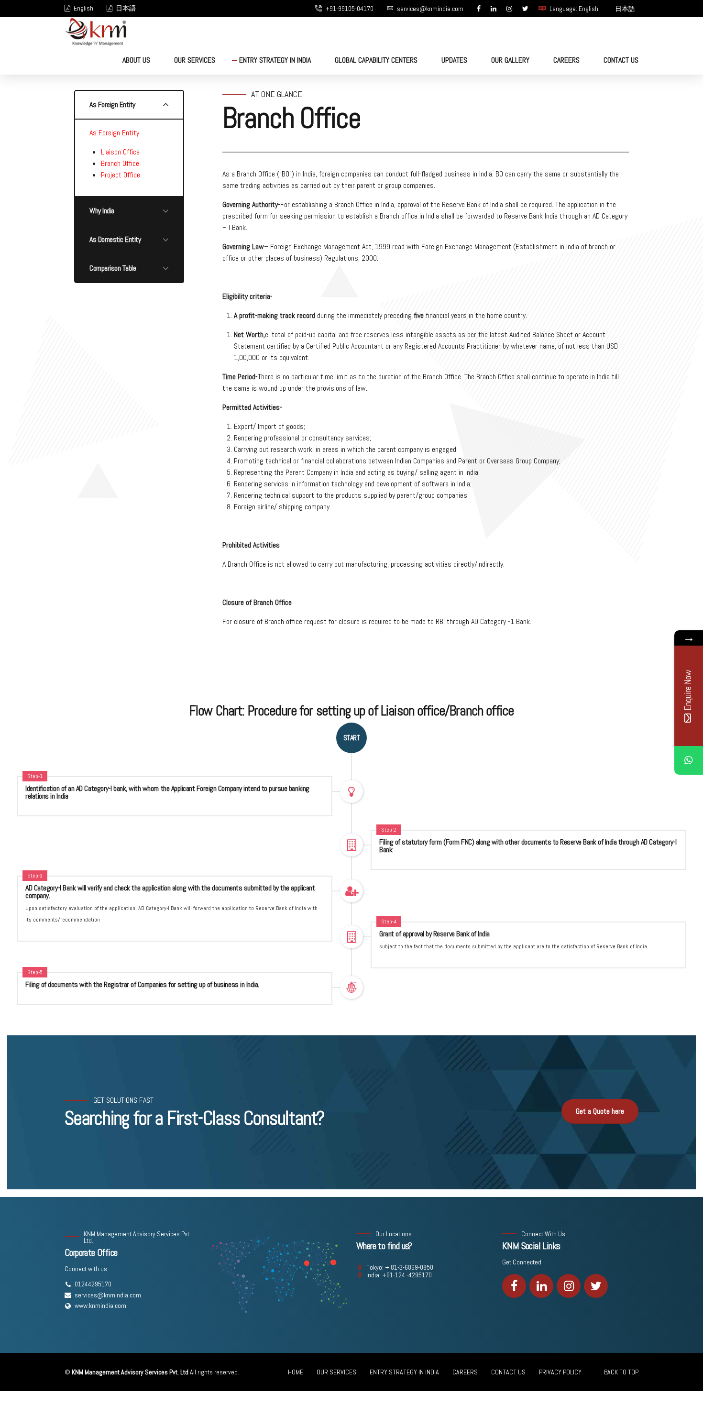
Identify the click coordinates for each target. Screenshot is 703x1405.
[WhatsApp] (688, 760)
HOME (295, 1372)
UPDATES (454, 60)
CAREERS (566, 60)
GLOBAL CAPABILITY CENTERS (376, 60)
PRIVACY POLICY (560, 1372)
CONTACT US (621, 60)
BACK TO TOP (621, 1372)
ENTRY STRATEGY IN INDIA (275, 60)
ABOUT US (136, 60)
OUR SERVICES (194, 60)
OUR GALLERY (510, 60)
